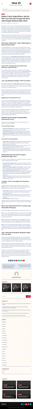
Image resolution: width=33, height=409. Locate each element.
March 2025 (4, 360)
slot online (17, 32)
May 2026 (3, 328)
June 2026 (3, 326)
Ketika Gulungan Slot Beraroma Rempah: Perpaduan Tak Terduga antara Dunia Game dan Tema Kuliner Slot (9, 397)
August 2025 (4, 349)
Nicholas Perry (17, 277)
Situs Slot (5, 285)
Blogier (19, 407)
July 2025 (3, 351)
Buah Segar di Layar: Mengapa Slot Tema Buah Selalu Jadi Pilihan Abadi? (14, 315)
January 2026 (4, 337)
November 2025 (4, 342)
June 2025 (3, 353)
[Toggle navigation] (2, 3)
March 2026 (4, 333)
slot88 (3, 372)
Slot (4, 394)
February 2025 (4, 362)
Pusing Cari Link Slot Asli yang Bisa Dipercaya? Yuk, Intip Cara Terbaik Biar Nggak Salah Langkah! (9, 388)
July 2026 (3, 324)
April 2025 (3, 358)
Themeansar (23, 407)
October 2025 (4, 344)
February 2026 (4, 335)
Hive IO (16, 3)
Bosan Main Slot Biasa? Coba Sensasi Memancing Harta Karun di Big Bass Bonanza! (15, 313)
